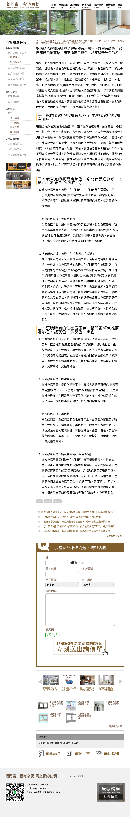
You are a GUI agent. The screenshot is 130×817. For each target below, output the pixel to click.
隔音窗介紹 (13, 102)
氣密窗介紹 (13, 96)
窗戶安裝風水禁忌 (17, 85)
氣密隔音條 (16, 62)
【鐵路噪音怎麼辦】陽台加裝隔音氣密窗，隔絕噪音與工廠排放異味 (75, 521)
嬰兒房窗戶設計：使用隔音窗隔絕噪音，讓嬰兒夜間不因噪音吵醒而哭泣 (77, 512)
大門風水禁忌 (15, 149)
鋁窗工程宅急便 (22, 5)
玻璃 (10, 113)
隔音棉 (13, 57)
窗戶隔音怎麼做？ (17, 53)
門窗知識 (48, 41)
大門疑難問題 (12, 139)
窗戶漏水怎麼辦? (16, 68)
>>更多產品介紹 (114, 726)
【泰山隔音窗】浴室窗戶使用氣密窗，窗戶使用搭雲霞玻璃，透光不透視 (77, 526)
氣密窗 (48, 501)
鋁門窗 (57, 501)
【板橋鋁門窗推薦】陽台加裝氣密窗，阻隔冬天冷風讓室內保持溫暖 (75, 531)
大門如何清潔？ (16, 143)
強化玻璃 (14, 118)
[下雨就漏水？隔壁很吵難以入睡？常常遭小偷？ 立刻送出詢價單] (80, 648)
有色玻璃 (14, 123)
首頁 (38, 41)
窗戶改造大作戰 (16, 73)
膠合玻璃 (14, 127)
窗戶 (57, 41)
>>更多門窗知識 (114, 536)
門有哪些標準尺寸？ (18, 155)
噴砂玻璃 (14, 132)
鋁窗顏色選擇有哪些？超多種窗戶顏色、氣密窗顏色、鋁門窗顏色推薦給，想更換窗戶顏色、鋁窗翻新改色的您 (80, 42)
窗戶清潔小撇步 (16, 79)
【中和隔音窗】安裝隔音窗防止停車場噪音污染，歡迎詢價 (71, 517)
